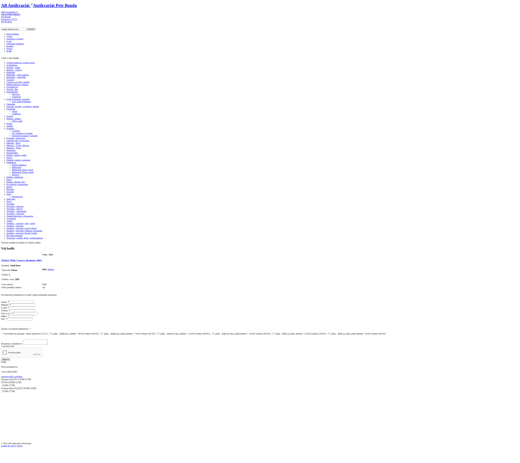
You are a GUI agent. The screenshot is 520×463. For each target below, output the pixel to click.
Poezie (9, 158)
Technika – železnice (15, 214)
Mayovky (16, 94)
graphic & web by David (11, 446)
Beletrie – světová (14, 70)
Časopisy (10, 80)
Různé (9, 187)
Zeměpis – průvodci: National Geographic (24, 231)
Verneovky (16, 97)
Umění (9, 221)
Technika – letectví (14, 209)
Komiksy (10, 128)
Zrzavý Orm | (21, 260)
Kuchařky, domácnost (15, 138)
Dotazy (9, 48)
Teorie (14, 111)
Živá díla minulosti (14, 235)
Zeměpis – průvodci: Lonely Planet (21, 228)
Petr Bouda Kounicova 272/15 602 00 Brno (10, 18)
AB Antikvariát (16, 5)
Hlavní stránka (12, 34)
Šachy (9, 201)
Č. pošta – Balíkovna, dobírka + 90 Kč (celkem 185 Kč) (75, 334)
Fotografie (10, 109)
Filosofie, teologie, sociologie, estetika (22, 106)
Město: (5, 316)
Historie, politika (13, 119)
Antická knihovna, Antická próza (20, 63)
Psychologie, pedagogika (17, 184)
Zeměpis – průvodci (15, 226)
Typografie (11, 218)
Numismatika (12, 153)
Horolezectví (17, 197)
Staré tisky (10, 199)
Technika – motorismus (16, 211)
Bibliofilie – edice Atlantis (17, 75)
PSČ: (4, 319)
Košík (9, 51)
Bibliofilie (10, 72)
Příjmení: (5, 305)
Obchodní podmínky (15, 44)
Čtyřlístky (16, 131)
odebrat (51, 269)
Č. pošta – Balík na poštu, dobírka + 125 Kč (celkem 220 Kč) (299, 334)
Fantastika (10, 104)
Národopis (10, 150)
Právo (9, 179)
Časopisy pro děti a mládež (18, 82)
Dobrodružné (12, 92)
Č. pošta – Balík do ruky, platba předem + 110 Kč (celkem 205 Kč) (241, 334)
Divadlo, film (12, 89)
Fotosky (9, 116)
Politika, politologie (14, 177)
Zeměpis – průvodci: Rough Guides (21, 233)
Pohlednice (11, 162)
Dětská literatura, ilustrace (17, 84)
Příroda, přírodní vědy (15, 182)
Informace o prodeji (14, 39)
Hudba (9, 123)
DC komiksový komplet (22, 133)
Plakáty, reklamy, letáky (16, 155)
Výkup (9, 36)
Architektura (11, 65)
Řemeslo (10, 189)
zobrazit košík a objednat (11, 376)
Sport (8, 194)
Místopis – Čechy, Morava (17, 145)
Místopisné (16, 167)
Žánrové (15, 175)
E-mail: (5, 308)
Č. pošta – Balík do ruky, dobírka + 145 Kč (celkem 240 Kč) (184, 334)
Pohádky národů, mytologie (18, 160)
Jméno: (5, 302)
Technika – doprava (14, 206)
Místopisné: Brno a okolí (22, 170)
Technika (10, 204)
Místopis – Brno (13, 143)
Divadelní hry (12, 87)
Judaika (9, 126)
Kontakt (9, 46)
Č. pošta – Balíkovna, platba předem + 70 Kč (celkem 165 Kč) (128, 334)
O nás (9, 41)
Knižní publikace (19, 165)
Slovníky (10, 192)
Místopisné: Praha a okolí (23, 172)
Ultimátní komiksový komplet (24, 136)
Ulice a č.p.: (7, 313)
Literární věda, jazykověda (17, 140)
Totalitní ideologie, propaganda (19, 216)
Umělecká (16, 114)
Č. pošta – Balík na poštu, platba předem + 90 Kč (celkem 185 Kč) (357, 334)
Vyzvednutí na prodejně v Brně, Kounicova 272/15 (26, 334)
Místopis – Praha (13, 148)
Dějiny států (17, 121)
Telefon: (5, 310)
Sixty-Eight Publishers (21, 102)
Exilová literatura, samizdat (18, 99)
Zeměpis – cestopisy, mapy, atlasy (20, 223)
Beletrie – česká (13, 67)
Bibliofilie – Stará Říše (16, 77)
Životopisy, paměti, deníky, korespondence (24, 238)
